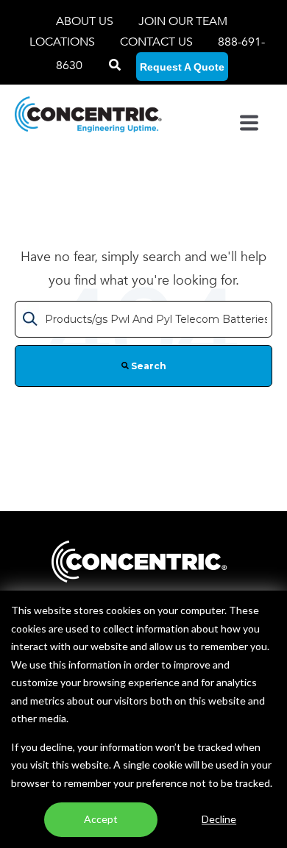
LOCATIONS (63, 42)
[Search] (114, 65)
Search (147, 365)
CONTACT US (156, 42)
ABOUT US (86, 21)
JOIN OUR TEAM (182, 21)
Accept (101, 819)
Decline (219, 819)
